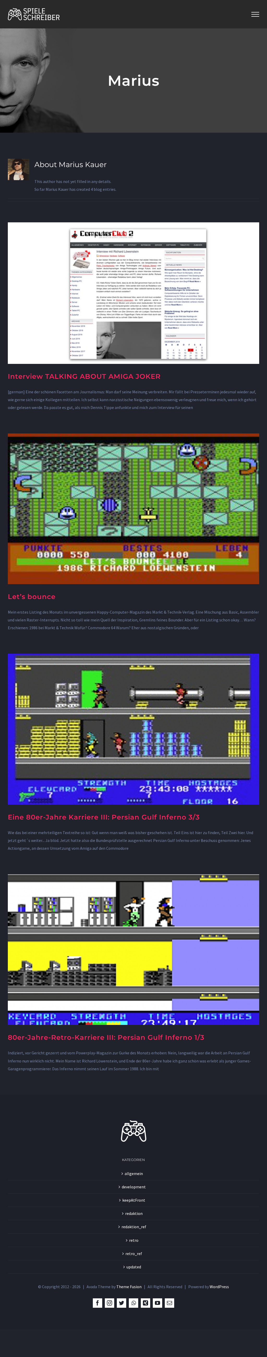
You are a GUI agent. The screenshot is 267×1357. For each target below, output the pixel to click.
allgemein (134, 1173)
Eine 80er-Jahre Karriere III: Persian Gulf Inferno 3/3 (104, 817)
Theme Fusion (129, 1286)
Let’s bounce (32, 596)
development (134, 1186)
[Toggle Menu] (255, 14)
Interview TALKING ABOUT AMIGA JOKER (84, 376)
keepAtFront (133, 1200)
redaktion (134, 1213)
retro (133, 1240)
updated (133, 1266)
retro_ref (133, 1253)
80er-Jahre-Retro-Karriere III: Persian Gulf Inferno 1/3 (106, 1037)
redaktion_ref (134, 1226)
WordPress (219, 1286)
